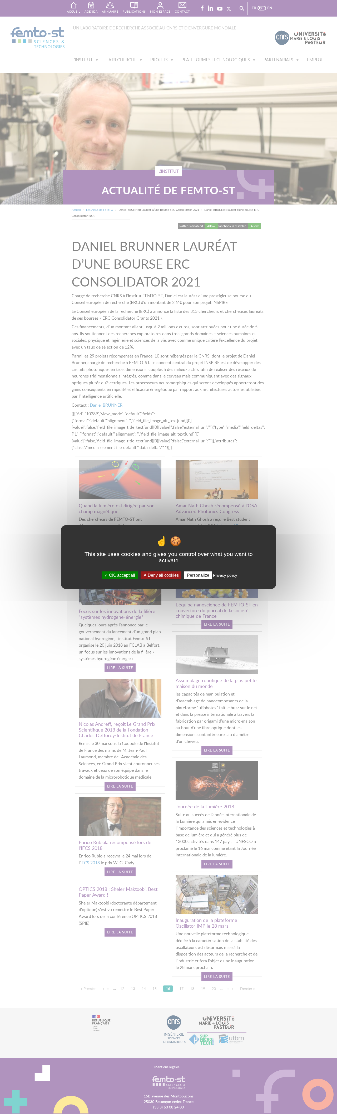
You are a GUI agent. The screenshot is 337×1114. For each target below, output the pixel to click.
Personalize (198, 575)
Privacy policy (225, 575)
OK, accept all (121, 575)
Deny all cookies (163, 575)
